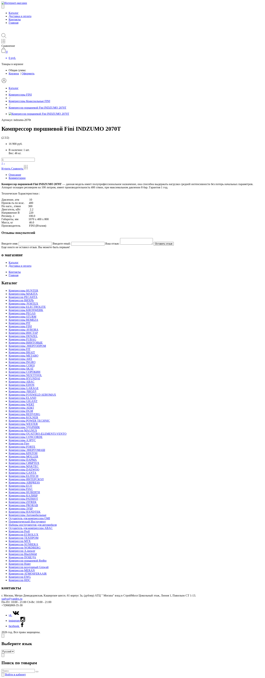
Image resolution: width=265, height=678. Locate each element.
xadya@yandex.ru (11, 598)
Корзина (14, 73)
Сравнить (17, 168)
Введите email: (61, 243)
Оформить (28, 73)
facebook (14, 626)
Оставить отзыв (163, 243)
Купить (6, 168)
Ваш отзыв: (112, 243)
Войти (15, 674)
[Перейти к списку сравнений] (3, 42)
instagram (14, 620)
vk (10, 615)
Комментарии (17, 177)
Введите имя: (9, 243)
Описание (15, 174)
